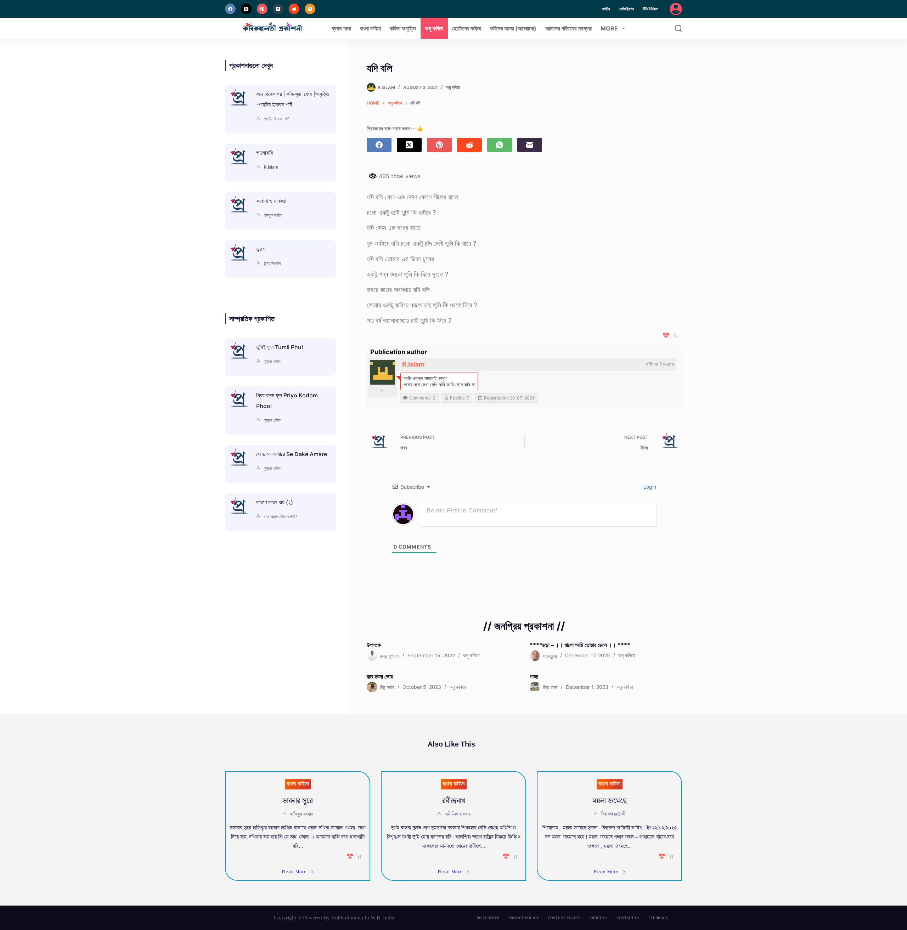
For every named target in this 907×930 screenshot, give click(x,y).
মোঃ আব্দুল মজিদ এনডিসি (280, 516)
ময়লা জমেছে (609, 801)
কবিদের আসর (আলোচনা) (513, 28)
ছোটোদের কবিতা (466, 28)
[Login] (676, 9)
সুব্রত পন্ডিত (272, 361)
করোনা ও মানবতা (271, 200)
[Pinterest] (262, 9)
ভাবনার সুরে (297, 801)
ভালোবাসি (264, 152)
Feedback (658, 918)
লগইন (606, 8)
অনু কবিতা (434, 28)
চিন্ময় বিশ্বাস (272, 263)
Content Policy (564, 918)
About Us (598, 918)
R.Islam (413, 364)
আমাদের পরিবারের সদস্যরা (568, 28)
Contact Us (628, 918)
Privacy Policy (523, 918)
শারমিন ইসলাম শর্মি (276, 118)
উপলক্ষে (374, 644)
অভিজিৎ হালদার (458, 814)
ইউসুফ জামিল (273, 215)
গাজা (534, 676)
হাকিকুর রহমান (301, 814)
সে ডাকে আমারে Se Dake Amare (291, 454)
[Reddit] (294, 9)
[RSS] (310, 9)
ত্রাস (260, 249)
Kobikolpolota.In (350, 917)
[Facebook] (230, 9)
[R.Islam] (382, 372)
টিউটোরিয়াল (650, 8)
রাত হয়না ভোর (380, 676)
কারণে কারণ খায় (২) (274, 502)
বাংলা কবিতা (370, 28)
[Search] (678, 28)
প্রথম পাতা (341, 28)
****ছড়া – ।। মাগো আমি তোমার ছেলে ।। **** (580, 644)
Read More (294, 872)
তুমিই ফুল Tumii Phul (279, 347)
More (609, 28)
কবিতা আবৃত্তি (403, 28)
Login (649, 487)
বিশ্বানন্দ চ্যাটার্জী (613, 814)
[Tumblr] (278, 9)
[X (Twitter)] (246, 9)
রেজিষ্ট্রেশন (626, 8)
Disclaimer (488, 918)
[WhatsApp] (499, 145)
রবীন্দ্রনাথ (453, 801)
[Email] (529, 145)
